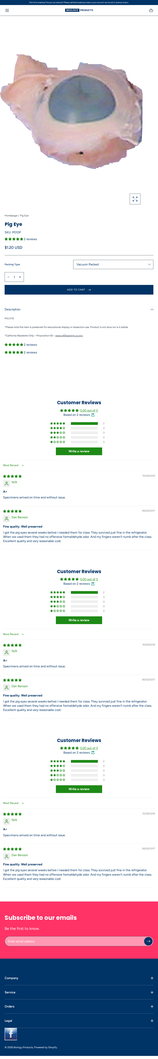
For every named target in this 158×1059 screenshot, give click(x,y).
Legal (8, 1021)
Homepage (11, 215)
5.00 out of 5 (89, 410)
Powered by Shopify (45, 1047)
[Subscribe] (148, 941)
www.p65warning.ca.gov (69, 335)
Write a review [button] (79, 451)
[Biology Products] (79, 10)
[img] (12, 476)
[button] (7, 10)
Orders (9, 1006)
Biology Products (23, 1047)
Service (10, 992)
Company (11, 978)
